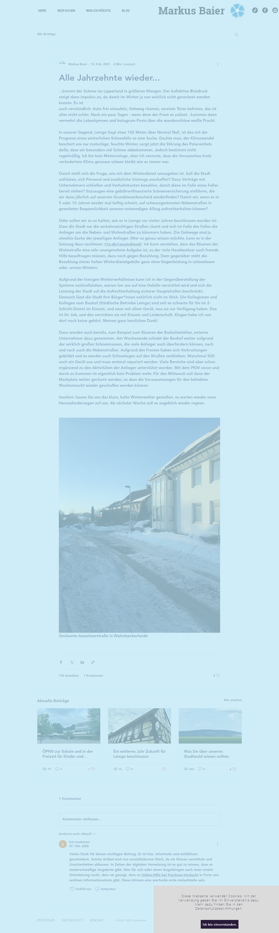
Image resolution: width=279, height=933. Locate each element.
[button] (219, 924)
